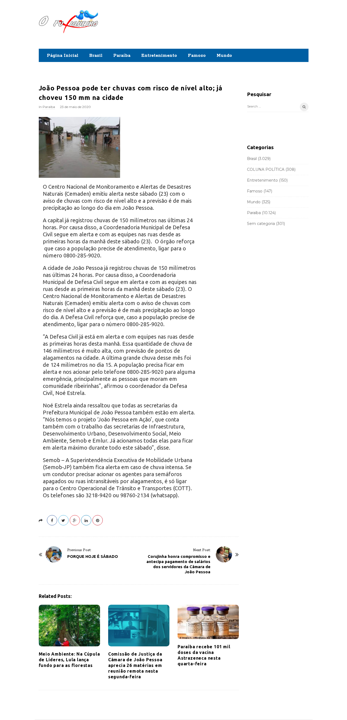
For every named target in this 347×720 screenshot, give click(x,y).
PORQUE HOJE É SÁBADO (92, 556)
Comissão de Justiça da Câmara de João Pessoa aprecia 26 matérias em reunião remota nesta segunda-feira (135, 665)
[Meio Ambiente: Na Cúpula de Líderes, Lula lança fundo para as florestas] (69, 625)
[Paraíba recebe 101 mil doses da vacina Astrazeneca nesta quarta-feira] (208, 622)
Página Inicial (62, 55)
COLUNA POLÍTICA (265, 169)
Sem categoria (261, 223)
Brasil (95, 55)
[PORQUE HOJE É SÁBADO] (54, 554)
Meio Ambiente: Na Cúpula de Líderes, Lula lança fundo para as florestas (69, 660)
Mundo (224, 55)
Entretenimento (159, 55)
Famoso (197, 55)
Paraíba (121, 55)
